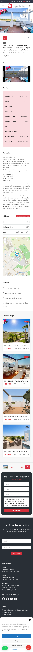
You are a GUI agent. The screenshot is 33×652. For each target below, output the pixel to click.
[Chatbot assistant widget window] (16, 326)
